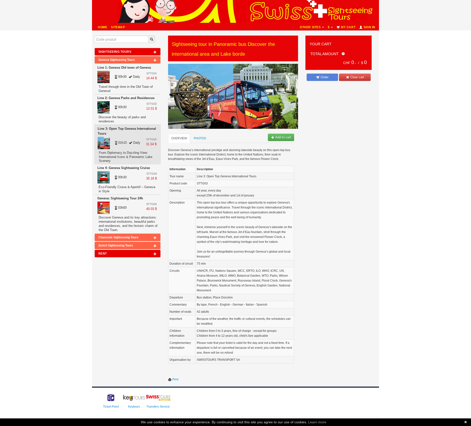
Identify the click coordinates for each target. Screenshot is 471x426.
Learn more (317, 422)
